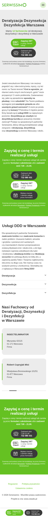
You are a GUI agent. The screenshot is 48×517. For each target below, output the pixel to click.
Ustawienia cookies (24, 488)
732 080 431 (35, 514)
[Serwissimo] (14, 5)
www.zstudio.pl (30, 499)
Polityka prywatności (31, 484)
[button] (5, 390)
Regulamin (21, 64)
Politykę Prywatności (33, 64)
